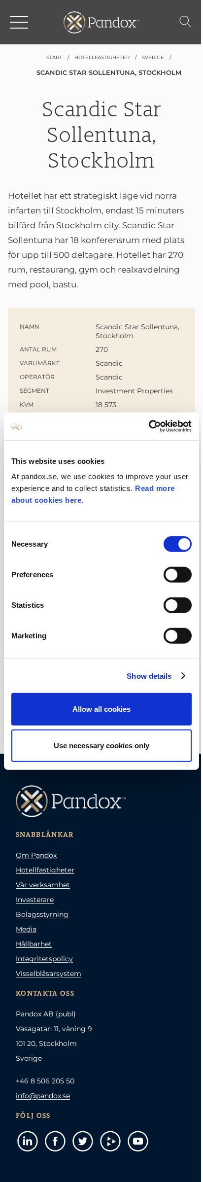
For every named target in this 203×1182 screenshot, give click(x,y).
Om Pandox (36, 855)
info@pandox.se (43, 1095)
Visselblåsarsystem (48, 973)
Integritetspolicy (44, 958)
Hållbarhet (34, 943)
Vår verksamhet (43, 884)
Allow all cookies (101, 709)
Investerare (35, 899)
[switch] (178, 575)
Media (26, 929)
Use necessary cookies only (101, 745)
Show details (149, 675)
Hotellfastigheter (45, 870)
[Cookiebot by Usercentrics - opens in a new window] (148, 426)
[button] (19, 22)
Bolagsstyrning (42, 914)
